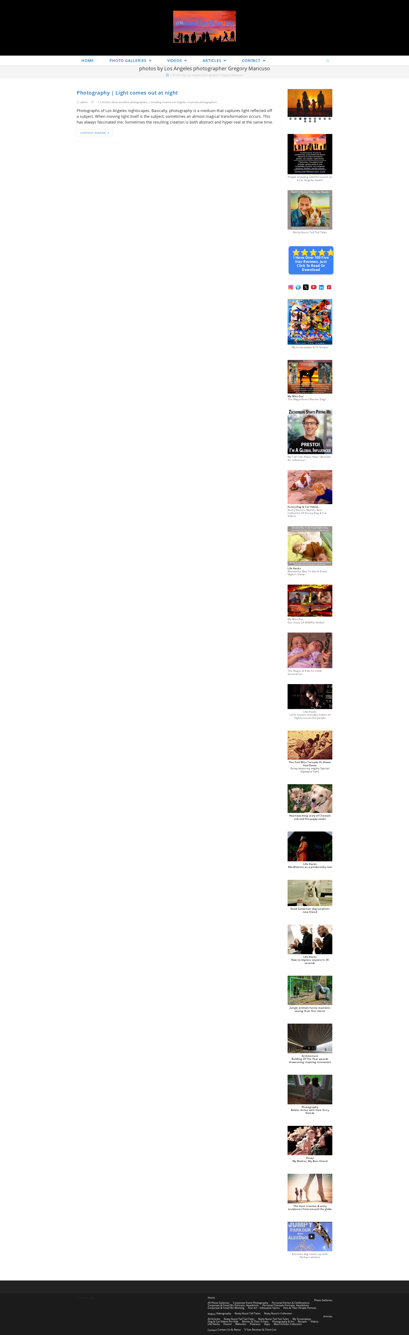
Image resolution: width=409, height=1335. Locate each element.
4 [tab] (305, 119)
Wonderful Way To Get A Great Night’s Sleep (307, 573)
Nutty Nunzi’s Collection (278, 1313)
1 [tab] (290, 119)
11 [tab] (310, 121)
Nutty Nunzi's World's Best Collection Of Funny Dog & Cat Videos (307, 513)
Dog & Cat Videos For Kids (223, 1321)
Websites (240, 1324)
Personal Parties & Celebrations (291, 1303)
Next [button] (327, 103)
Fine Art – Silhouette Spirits (264, 1308)
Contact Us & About (229, 1329)
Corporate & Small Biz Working (226, 1308)
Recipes (302, 1321)
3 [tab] (300, 119)
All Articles (214, 1319)
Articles (327, 1316)
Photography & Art (283, 1321)
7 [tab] (320, 119)
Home (211, 1297)
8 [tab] (325, 119)
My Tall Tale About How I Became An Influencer (309, 458)
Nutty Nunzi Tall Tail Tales (310, 232)
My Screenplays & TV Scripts (310, 347)
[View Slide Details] (310, 103)
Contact (212, 1330)
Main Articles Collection (288, 1324)
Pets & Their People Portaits (299, 1308)
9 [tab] (329, 119)
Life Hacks (214, 1324)
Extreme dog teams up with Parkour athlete (310, 1255)
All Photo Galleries (218, 1303)
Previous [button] (292, 103)
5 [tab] (310, 119)
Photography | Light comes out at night (127, 92)
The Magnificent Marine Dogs (307, 399)
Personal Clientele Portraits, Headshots (285, 1305)
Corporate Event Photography (250, 1303)
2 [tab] (295, 119)
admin (84, 102)
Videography (223, 1313)
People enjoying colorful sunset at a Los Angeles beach (310, 178)
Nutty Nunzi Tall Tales (248, 1313)
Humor (227, 1324)
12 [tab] (315, 121)
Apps (267, 1324)
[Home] (167, 75)
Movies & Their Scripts (255, 1321)
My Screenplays (301, 1319)
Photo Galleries (323, 1300)
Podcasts (255, 1324)
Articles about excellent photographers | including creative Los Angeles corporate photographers (159, 102)
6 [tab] (315, 119)
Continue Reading (93, 132)
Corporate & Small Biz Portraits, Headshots (233, 1305)
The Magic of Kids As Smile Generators (305, 672)
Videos (212, 1314)
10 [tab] (305, 121)
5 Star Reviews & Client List (260, 1329)
